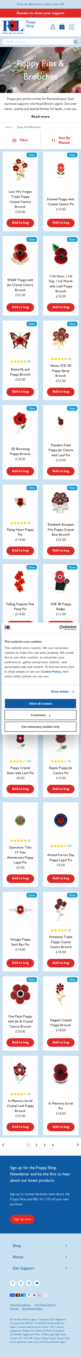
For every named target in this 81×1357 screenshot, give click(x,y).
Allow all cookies (40, 703)
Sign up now (22, 1219)
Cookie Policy (51, 671)
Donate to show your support (40, 13)
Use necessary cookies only (40, 726)
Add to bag (20, 222)
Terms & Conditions (20, 1305)
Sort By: (65, 140)
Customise (38, 715)
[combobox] (40, 41)
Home (8, 127)
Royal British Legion (32, 1308)
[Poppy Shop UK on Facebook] (13, 1283)
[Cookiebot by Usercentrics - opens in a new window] (59, 627)
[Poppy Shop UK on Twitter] (21, 1283)
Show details (60, 691)
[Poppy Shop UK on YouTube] (37, 1283)
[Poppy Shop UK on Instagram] (29, 1283)
